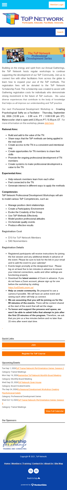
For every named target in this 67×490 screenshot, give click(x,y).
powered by (26, 485)
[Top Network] (33, 18)
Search (60, 32)
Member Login (56, 4)
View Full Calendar (55, 411)
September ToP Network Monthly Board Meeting (39, 375)
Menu (4, 5)
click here (49, 123)
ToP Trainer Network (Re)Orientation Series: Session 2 (40, 368)
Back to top (32, 478)
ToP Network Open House (29, 382)
